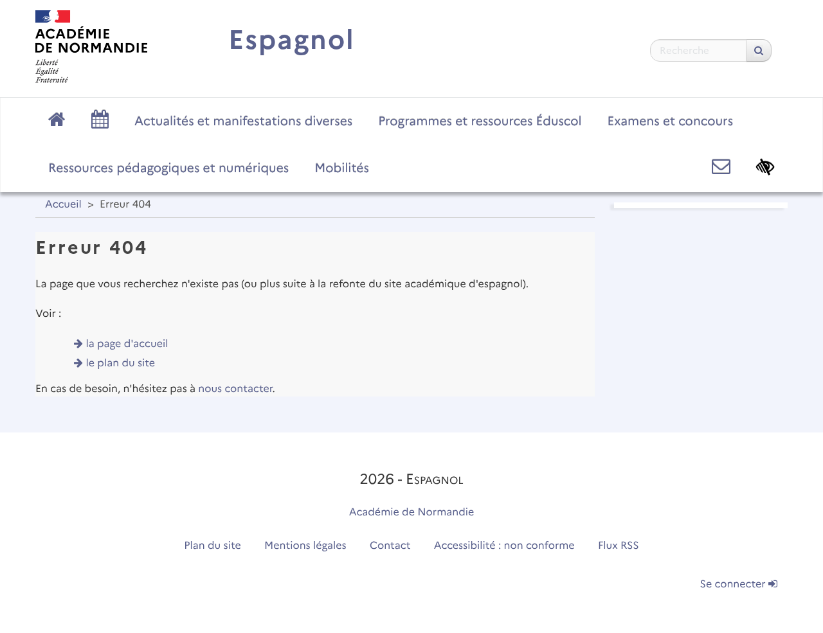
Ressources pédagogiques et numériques (168, 167)
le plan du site (121, 363)
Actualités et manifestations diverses (243, 121)
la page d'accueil (127, 344)
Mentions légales (305, 546)
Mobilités (341, 167)
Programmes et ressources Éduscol (479, 121)
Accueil (63, 205)
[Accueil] (91, 46)
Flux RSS (618, 546)
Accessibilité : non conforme (504, 546)
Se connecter (734, 584)
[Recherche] (759, 50)
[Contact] (721, 167)
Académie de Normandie (412, 512)
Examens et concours (671, 121)
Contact (390, 546)
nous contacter (235, 389)
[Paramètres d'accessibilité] (765, 167)
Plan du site (212, 546)
